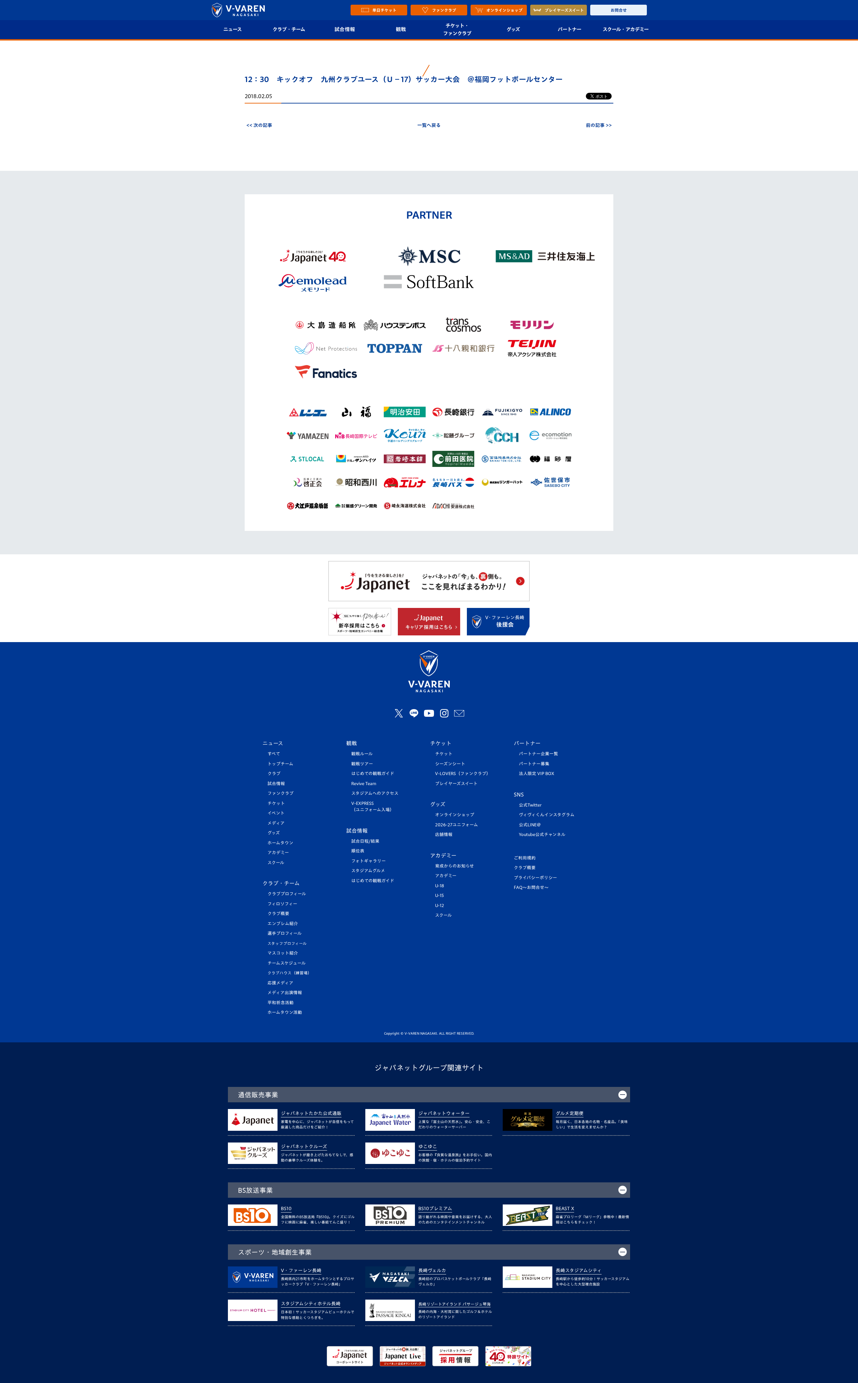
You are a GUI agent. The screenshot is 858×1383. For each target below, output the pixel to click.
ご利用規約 (525, 858)
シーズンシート (450, 764)
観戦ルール (362, 754)
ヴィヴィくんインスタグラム (546, 815)
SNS (519, 794)
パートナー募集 (534, 764)
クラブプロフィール (286, 894)
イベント (276, 813)
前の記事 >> (599, 125)
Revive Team (363, 783)
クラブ (274, 773)
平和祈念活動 (280, 1002)
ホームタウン (280, 843)
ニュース (232, 29)
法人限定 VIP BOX (536, 773)
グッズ (513, 29)
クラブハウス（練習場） (289, 973)
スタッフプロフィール (287, 943)
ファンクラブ (280, 793)
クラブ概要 (278, 913)
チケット (276, 803)
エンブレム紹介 (282, 923)
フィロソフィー (282, 904)
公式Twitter (530, 805)
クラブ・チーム (288, 29)
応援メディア (280, 983)
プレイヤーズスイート (456, 783)
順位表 (357, 851)
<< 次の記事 (259, 125)
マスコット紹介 (282, 953)
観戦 (401, 29)
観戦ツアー (362, 764)
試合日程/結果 (365, 841)
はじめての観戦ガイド (372, 773)
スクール (275, 862)
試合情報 (344, 29)
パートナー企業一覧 (538, 754)
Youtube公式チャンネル (542, 834)
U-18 (439, 886)
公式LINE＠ (530, 825)
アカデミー (278, 852)
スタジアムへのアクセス (375, 793)
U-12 (439, 905)
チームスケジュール (286, 963)
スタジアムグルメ (368, 871)
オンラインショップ (454, 815)
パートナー (569, 29)
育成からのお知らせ (454, 866)
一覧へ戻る (429, 125)
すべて (273, 754)
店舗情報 (443, 834)
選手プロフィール (284, 933)
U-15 (439, 895)
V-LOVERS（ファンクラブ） (463, 773)
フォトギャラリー (368, 861)
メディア (276, 823)
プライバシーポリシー (535, 878)
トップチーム (280, 764)
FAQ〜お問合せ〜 (531, 887)
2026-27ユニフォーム (456, 825)
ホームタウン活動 (284, 1012)
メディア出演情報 (284, 992)
